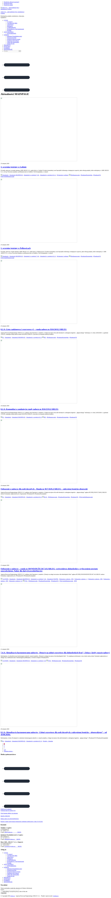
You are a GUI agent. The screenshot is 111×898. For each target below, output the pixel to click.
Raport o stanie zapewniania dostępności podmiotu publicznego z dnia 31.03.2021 (22, 821)
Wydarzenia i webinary (63, 175)
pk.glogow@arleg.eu (11, 846)
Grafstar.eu (56, 896)
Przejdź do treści (8, 3)
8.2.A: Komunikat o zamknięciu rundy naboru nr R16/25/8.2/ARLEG (29, 409)
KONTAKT (7, 879)
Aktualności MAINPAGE (16, 175)
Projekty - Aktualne (48, 741)
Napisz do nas (10, 876)
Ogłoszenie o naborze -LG (16, 581)
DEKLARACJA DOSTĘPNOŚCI (10, 819)
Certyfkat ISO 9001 (12, 855)
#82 (45, 337)
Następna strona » (8, 751)
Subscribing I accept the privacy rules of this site (14, 891)
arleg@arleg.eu (10, 832)
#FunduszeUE (97, 175)
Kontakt (9, 863)
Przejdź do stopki (8, 5)
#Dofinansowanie (75, 175)
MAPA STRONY (5, 816)
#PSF (75, 581)
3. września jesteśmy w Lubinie (13, 167)
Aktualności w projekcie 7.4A (31, 175)
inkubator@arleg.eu (10, 839)
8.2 (3, 337)
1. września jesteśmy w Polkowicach (16, 248)
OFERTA (6, 867)
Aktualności (5, 175)
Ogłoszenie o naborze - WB (95, 579)
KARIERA (7, 880)
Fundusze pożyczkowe (13, 873)
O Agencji (9, 854)
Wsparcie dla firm (11, 870)
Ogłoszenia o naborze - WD (66, 579)
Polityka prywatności (6, 809)
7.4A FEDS (5, 579)
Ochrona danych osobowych (8, 810)
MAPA (19, 832)
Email (2, 889)
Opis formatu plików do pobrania (9, 813)
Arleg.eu (12, 896)
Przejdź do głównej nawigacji (11, 2)
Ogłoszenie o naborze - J (80, 579)
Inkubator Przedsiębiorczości (14, 868)
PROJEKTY (7, 877)
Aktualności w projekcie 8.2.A (48, 175)
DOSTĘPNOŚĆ (8, 882)
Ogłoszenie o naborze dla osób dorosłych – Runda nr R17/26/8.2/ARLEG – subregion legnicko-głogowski (44, 489)
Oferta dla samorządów (13, 874)
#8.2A (45, 497)
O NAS (6, 852)
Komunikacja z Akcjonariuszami (15, 861)
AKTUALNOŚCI (8, 864)
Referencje (10, 858)
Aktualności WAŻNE (52, 579)
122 (5, 749)
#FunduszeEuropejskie (86, 175)
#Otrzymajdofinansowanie (7, 176)
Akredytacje (10, 857)
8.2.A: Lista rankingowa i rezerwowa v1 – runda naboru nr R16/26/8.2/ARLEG (34, 329)
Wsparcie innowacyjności (13, 871)
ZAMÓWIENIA (11, 860)
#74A (25, 581)
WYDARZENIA (11, 866)
